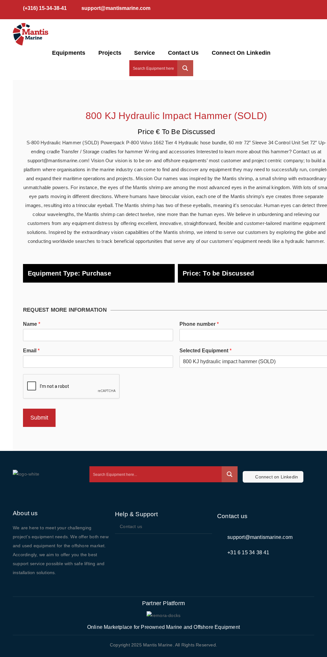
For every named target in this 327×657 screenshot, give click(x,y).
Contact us (183, 53)
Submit (39, 417)
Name (31, 324)
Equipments (69, 53)
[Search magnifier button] (185, 68)
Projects (110, 53)
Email (31, 350)
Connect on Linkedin (241, 53)
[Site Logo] (30, 34)
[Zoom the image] (163, 615)
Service (144, 53)
